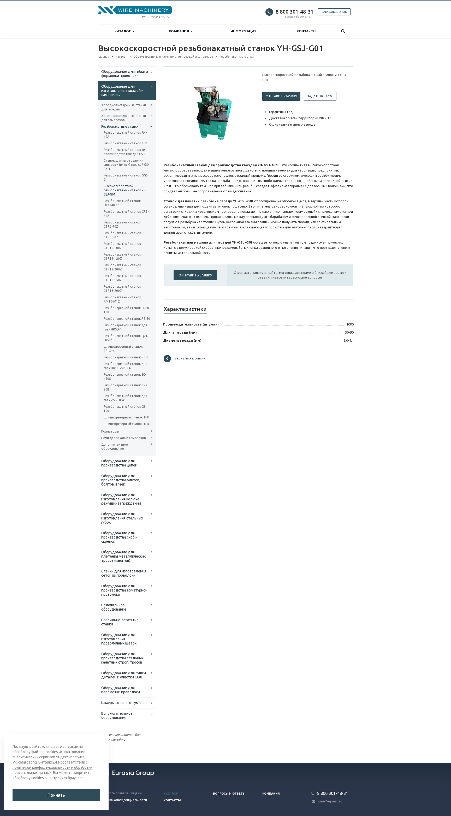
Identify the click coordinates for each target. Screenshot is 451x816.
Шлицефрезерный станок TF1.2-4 (123, 348)
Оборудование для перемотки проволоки (120, 690)
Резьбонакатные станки (119, 126)
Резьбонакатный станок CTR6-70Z (122, 224)
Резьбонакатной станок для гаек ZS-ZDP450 (125, 398)
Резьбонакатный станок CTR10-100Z (122, 246)
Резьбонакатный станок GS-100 (125, 408)
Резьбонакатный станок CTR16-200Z (122, 288)
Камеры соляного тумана (122, 703)
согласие (70, 746)
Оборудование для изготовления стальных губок (122, 518)
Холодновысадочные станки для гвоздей (123, 107)
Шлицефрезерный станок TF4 (126, 423)
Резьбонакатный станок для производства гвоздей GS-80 (125, 152)
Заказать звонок (334, 11)
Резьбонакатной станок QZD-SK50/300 (127, 338)
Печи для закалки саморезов (123, 438)
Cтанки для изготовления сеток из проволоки (123, 573)
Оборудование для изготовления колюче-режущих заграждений (121, 499)
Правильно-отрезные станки (120, 622)
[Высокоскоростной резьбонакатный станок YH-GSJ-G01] (212, 111)
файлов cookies (44, 752)
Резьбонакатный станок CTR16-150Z (122, 278)
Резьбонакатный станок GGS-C (126, 177)
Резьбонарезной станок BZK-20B (126, 387)
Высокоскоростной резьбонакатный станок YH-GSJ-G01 (125, 190)
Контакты (306, 31)
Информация (244, 31)
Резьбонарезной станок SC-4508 (125, 376)
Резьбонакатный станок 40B (125, 143)
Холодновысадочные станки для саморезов (123, 118)
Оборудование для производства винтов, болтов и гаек (120, 480)
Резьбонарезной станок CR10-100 (127, 310)
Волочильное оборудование (113, 607)
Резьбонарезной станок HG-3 (126, 357)
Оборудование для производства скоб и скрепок (119, 537)
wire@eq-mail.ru (330, 801)
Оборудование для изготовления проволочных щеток (119, 639)
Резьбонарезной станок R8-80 (127, 318)
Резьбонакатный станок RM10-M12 (122, 299)
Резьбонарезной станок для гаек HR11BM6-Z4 (125, 366)
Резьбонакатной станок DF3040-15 (122, 203)
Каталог (124, 31)
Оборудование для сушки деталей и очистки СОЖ (123, 675)
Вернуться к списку (190, 358)
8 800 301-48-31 (294, 12)
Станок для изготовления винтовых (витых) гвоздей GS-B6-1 (126, 164)
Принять (56, 795)
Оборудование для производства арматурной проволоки (124, 590)
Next (245, 111)
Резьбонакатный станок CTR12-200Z (122, 267)
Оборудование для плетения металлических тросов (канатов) (123, 556)
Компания (180, 31)
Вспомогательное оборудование (117, 715)
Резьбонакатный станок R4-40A (125, 134)
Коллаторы (110, 431)
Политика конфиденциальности (122, 800)
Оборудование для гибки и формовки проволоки (124, 73)
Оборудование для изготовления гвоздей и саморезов (122, 90)
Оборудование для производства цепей (119, 463)
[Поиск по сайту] (343, 31)
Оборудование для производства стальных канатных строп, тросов (122, 658)
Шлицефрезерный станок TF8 (126, 417)
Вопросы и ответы (229, 793)
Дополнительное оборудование (114, 446)
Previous (179, 111)
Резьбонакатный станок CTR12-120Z (122, 256)
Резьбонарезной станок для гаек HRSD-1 (125, 327)
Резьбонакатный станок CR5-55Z (126, 213)
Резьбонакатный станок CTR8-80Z (122, 235)
